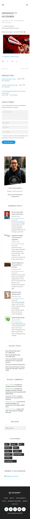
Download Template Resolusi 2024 (15, 364)
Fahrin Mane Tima (10, 402)
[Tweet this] (12, 61)
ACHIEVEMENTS (21, 498)
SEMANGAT (7, 57)
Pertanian (7, 454)
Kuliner (15, 447)
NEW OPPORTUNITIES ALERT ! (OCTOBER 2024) (13, 352)
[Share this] (7, 61)
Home (6, 498)
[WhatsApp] (24, 509)
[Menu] (3, 5)
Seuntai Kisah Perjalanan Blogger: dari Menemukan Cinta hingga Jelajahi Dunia (15, 404)
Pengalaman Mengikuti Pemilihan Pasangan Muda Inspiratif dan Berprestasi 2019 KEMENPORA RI (16, 391)
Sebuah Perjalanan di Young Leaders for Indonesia (17, 265)
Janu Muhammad (17, 218)
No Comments (7, 22)
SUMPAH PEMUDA (14, 57)
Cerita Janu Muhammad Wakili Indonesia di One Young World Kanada (14, 360)
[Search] (27, 5)
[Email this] (3, 61)
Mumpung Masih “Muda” (9, 79)
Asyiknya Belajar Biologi (18, 317)
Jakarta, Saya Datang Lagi (9, 85)
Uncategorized (20, 20)
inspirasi (13, 444)
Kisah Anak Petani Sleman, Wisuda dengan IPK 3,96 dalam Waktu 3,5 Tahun (15, 368)
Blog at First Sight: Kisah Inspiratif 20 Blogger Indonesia (15, 410)
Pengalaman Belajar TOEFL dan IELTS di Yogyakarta (17, 237)
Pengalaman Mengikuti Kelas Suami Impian (14, 385)
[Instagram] (6, 509)
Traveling (7, 458)
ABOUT (12, 498)
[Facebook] (15, 509)
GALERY (25, 501)
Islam (20, 444)
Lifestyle (7, 451)
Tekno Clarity (9, 385)
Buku (6, 444)
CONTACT (15, 504)
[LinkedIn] (11, 509)
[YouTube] (19, 509)
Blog (4, 501)
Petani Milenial (17, 454)
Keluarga (7, 447)
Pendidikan (16, 451)
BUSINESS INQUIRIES (14, 501)
